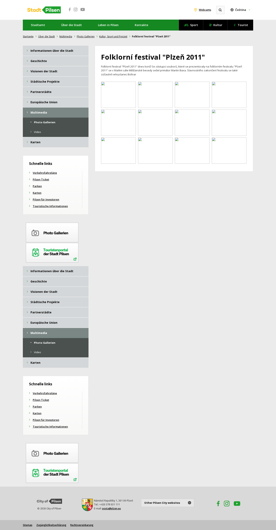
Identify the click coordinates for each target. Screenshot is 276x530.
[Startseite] (44, 9)
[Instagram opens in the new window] (227, 507)
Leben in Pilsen (108, 25)
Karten (37, 193)
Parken (37, 186)
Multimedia (65, 36)
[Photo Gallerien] (52, 232)
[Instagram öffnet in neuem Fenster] (75, 12)
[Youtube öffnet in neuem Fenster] (82, 12)
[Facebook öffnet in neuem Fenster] (68, 12)
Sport (194, 25)
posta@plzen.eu (111, 508)
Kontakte (141, 25)
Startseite (28, 36)
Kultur (217, 25)
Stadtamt (38, 25)
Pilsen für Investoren (46, 199)
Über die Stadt (71, 25)
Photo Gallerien (86, 36)
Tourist (243, 25)
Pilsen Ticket (41, 179)
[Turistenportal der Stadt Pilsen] (52, 252)
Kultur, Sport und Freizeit (113, 36)
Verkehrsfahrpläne (45, 173)
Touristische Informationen (50, 206)
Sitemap (27, 525)
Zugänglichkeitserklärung (51, 525)
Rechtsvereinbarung (81, 525)
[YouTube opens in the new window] (237, 507)
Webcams (205, 10)
